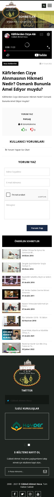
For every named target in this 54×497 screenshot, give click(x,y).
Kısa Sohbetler (40, 21)
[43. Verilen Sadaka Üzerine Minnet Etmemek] (12, 294)
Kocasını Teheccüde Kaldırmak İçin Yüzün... (35, 305)
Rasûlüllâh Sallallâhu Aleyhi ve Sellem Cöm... (36, 278)
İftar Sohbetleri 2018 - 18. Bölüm (34, 317)
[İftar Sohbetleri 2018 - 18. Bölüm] (12, 321)
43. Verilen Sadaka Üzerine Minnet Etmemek (35, 291)
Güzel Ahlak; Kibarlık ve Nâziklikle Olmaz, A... (35, 331)
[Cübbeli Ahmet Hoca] (10, 10)
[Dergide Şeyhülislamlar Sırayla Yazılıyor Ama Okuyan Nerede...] (12, 268)
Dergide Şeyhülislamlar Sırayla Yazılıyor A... (34, 265)
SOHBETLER (25, 21)
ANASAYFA (12, 21)
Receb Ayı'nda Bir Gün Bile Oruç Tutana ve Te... (34, 345)
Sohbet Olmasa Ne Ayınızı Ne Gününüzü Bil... (33, 251)
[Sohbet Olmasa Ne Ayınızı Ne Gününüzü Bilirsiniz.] (12, 254)
